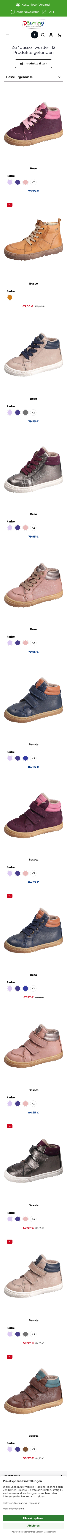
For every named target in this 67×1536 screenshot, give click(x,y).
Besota (34, 744)
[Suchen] (43, 34)
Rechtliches (12, 1476)
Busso (33, 283)
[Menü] (7, 34)
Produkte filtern (36, 63)
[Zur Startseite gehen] (33, 24)
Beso (33, 168)
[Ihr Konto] (51, 34)
